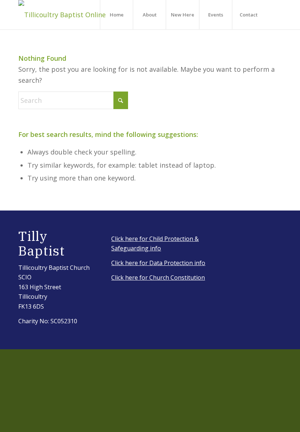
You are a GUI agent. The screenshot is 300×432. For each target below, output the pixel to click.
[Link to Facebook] (276, 14)
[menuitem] (116, 14)
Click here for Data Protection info (158, 263)
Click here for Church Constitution (158, 277)
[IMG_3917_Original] (62, 14)
